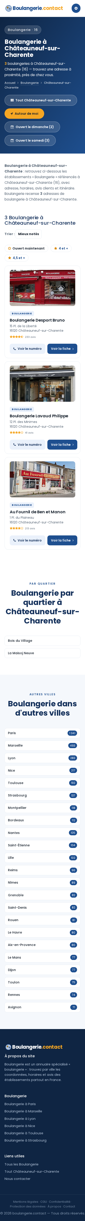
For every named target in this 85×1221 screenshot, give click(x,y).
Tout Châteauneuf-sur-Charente (43, 100)
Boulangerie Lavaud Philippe (39, 416)
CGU (43, 1202)
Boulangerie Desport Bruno (37, 320)
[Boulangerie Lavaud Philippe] (42, 384)
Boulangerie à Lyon (20, 1118)
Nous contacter (17, 1179)
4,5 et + (19, 258)
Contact (69, 1206)
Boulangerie (38, 8)
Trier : (10, 234)
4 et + (63, 248)
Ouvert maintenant (28, 248)
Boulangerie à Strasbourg (25, 1140)
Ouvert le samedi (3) (33, 140)
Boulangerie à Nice (20, 1126)
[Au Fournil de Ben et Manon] (42, 479)
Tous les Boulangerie (22, 1164)
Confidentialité (59, 1202)
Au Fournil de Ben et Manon (37, 512)
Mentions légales (25, 1202)
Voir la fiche (61, 348)
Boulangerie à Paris (20, 1104)
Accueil (10, 83)
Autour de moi (26, 113)
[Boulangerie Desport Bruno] (42, 288)
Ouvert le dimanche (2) (35, 127)
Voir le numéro (30, 348)
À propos (54, 1206)
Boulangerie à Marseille (23, 1111)
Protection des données (28, 1206)
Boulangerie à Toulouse (24, 1133)
